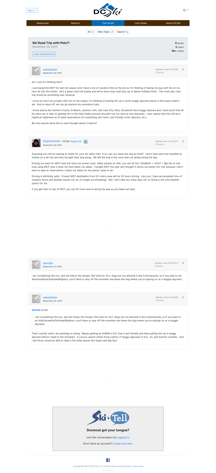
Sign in (31, 10)
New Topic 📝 (105, 31)
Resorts (75, 23)
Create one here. (123, 443)
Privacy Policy (125, 466)
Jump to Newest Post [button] (44, 54)
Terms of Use (138, 466)
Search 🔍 (122, 31)
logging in (123, 437)
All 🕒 (91, 31)
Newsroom (43, 23)
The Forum (108, 23)
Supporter (76, 141)
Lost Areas (141, 23)
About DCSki (173, 23)
